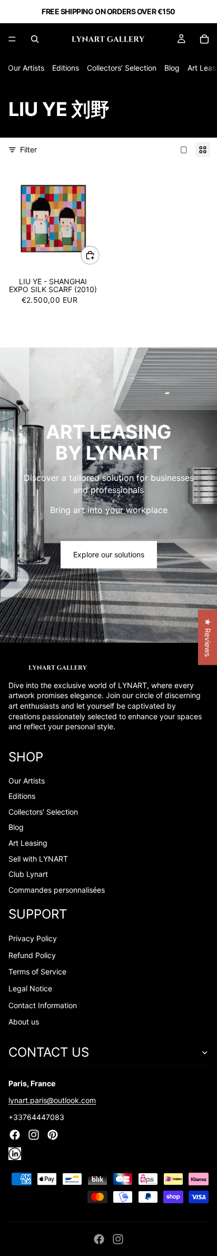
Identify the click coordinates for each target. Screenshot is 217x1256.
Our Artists (26, 67)
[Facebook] (99, 1239)
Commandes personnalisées (56, 889)
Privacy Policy (32, 938)
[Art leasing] (108, 495)
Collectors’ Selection (121, 67)
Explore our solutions (108, 554)
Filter (28, 149)
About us (23, 1021)
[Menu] (12, 39)
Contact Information (42, 1005)
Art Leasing (27, 842)
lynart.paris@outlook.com (52, 1100)
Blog (172, 67)
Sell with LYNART (38, 858)
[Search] (34, 39)
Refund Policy (32, 955)
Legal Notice (30, 988)
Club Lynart (28, 873)
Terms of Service (37, 971)
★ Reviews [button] (207, 637)
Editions (65, 67)
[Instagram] (118, 1239)
